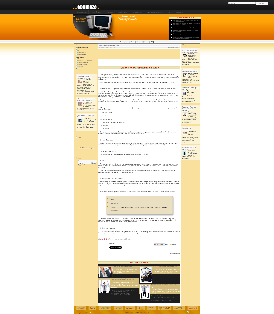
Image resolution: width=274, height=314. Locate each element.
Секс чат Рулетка (83, 62)
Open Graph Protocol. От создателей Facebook (86, 99)
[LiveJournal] (175, 244)
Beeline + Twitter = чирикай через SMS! (84, 77)
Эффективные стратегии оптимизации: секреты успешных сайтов (186, 34)
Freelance (80, 66)
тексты (165, 101)
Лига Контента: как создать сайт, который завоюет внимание (186, 28)
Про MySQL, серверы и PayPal (190, 88)
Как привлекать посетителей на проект (190, 70)
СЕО (79, 68)
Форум (169, 12)
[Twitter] (168, 244)
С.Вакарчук (145, 312)
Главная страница (83, 49)
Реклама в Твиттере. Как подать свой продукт (189, 108)
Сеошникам (109, 12)
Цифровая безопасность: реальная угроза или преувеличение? (185, 31)
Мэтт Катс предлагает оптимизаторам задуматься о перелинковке (162, 298)
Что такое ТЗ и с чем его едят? (120, 295)
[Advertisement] (139, 53)
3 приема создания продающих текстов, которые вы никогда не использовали (186, 38)
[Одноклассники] (171, 244)
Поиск (146, 42)
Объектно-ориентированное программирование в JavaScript (120, 292)
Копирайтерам (96, 12)
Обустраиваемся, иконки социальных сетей (164, 285)
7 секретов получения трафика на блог (165, 266)
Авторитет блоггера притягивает (189, 148)
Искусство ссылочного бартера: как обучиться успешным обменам (186, 21)
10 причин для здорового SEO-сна (161, 300)
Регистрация (124, 42)
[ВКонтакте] (166, 244)
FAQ (152, 42)
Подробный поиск (83, 165)
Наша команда (82, 54)
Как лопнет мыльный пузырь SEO (124, 266)
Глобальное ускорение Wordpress (85, 116)
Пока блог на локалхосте (186, 129)
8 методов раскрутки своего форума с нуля (190, 51)
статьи (164, 207)
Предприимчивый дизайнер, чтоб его (122, 279)
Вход (132, 42)
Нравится (112, 244)
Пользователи (82, 52)
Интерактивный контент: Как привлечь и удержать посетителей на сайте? (186, 24)
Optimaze (101, 45)
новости (157, 191)
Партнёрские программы (154, 12)
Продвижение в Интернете (85, 60)
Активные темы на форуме (174, 47)
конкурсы (163, 231)
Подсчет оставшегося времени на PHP (123, 290)
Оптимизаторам (82, 12)
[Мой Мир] (173, 244)
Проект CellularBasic (157, 296)
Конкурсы (179, 12)
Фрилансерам (122, 12)
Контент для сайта (83, 64)
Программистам (137, 12)
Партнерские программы (85, 58)
